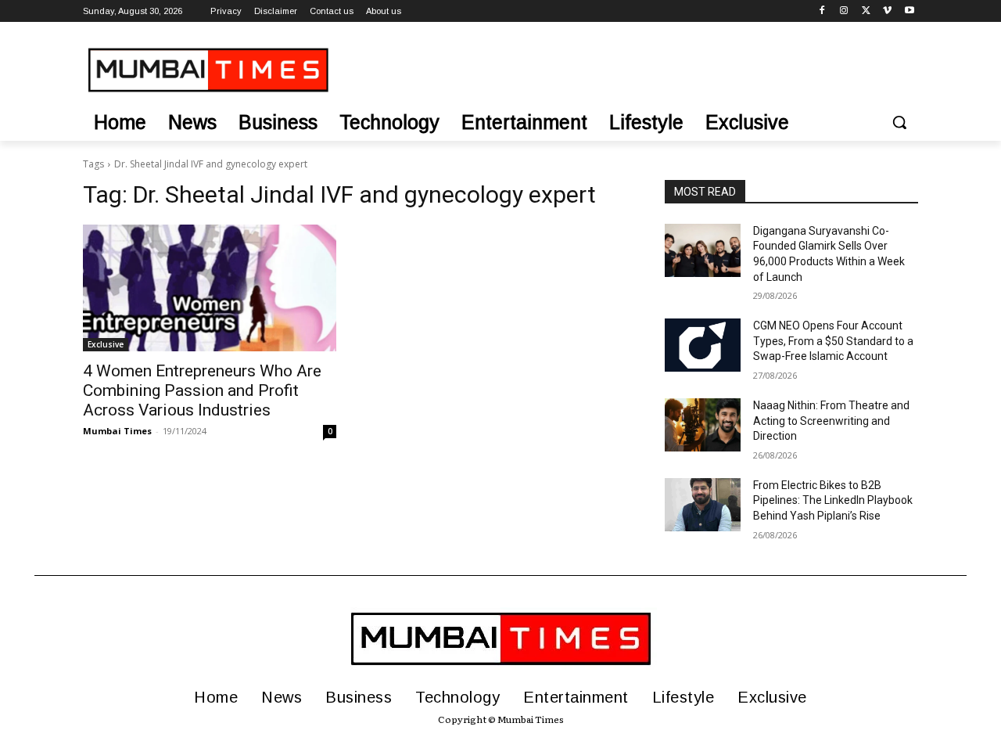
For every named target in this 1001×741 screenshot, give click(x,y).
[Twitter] (866, 11)
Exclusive (106, 344)
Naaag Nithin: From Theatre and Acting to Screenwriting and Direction (831, 420)
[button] (899, 122)
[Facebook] (822, 11)
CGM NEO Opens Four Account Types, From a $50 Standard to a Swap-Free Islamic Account (833, 340)
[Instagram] (844, 11)
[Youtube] (909, 11)
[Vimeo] (887, 11)
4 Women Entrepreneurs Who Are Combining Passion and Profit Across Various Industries (202, 390)
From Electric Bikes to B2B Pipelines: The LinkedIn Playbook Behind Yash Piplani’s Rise (833, 500)
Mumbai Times (117, 431)
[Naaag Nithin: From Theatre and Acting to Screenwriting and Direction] (703, 424)
